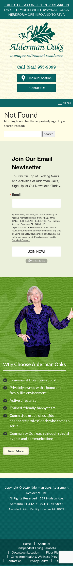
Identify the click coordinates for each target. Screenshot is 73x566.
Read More (16, 451)
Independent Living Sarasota (36, 548)
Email (16, 194)
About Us (44, 543)
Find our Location (39, 78)
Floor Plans (54, 552)
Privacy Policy (38, 560)
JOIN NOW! (36, 251)
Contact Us (37, 87)
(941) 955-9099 (51, 504)
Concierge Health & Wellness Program (37, 556)
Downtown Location (25, 552)
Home (27, 543)
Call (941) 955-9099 (36, 67)
